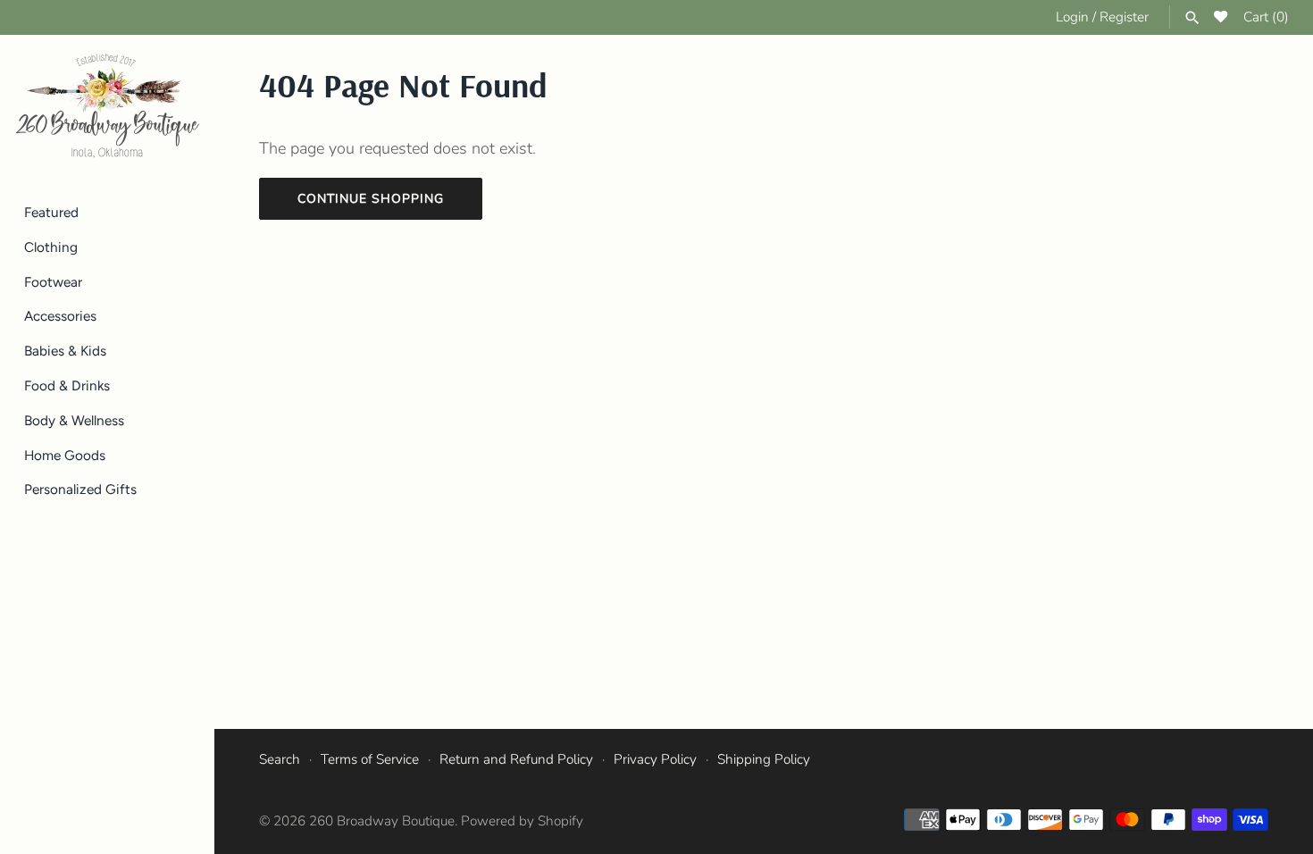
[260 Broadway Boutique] (107, 106)
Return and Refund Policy (516, 759)
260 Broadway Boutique (382, 821)
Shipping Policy (763, 759)
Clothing (51, 247)
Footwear (53, 281)
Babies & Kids (65, 350)
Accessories (60, 315)
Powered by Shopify (522, 821)
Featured (51, 212)
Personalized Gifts (80, 489)
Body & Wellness (74, 420)
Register (1124, 17)
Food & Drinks (67, 385)
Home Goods (64, 455)
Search (279, 759)
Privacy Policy (655, 759)
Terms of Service (370, 759)
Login (1072, 17)
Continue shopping (370, 198)
